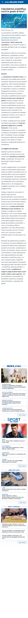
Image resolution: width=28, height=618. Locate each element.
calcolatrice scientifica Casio (11, 37)
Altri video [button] (23, 502)
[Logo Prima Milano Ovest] (14, 2)
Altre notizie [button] (22, 415)
